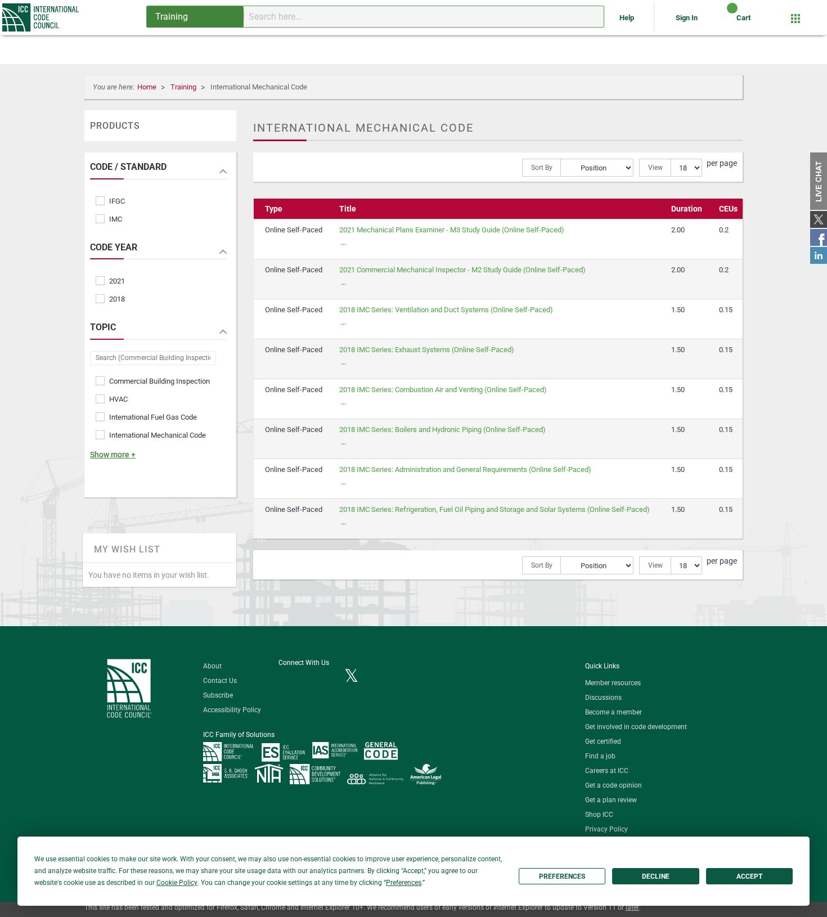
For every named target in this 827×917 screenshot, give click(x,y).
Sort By (541, 168)
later (632, 907)
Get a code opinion (613, 785)
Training (184, 87)
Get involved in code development (636, 727)
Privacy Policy (606, 829)
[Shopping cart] (722, 22)
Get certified (603, 741)
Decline (655, 876)
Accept (749, 876)
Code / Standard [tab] (128, 167)
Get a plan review (611, 800)
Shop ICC (599, 815)
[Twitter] (351, 676)
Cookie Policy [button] (176, 883)
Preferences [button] (403, 883)
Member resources (613, 683)
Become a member (613, 712)
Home (147, 87)
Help (627, 18)
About (212, 666)
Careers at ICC (606, 771)
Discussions (603, 698)
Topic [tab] (103, 327)
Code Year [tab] (113, 247)
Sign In (686, 18)
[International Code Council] (41, 17)
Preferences (562, 876)
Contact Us (220, 681)
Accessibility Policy (232, 710)
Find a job (600, 756)
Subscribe (218, 695)
